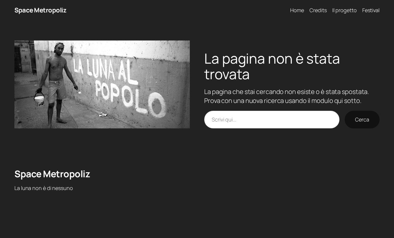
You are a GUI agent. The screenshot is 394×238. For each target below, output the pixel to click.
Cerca (362, 119)
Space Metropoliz (40, 10)
